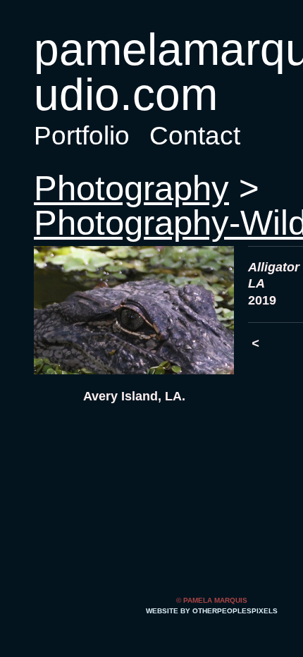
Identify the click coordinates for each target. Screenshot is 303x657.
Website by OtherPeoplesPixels (212, 611)
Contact (192, 136)
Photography (128, 188)
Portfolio (81, 136)
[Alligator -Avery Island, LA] (134, 310)
